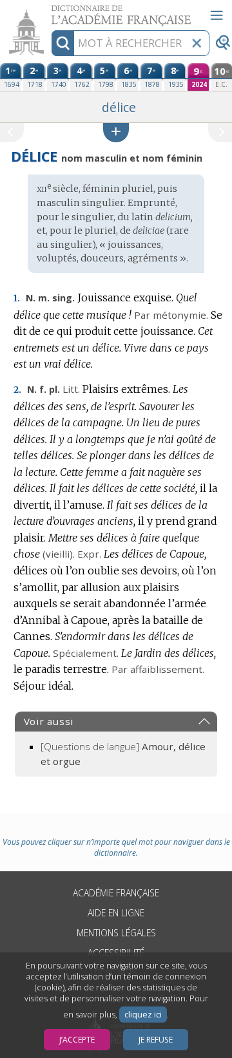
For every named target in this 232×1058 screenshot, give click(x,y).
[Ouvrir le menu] (216, 15)
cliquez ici (143, 1014)
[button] (116, 132)
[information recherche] (63, 43)
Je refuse (156, 1039)
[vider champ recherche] (196, 43)
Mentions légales (116, 933)
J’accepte (77, 1039)
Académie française (116, 893)
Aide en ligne (116, 913)
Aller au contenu (49, 11)
